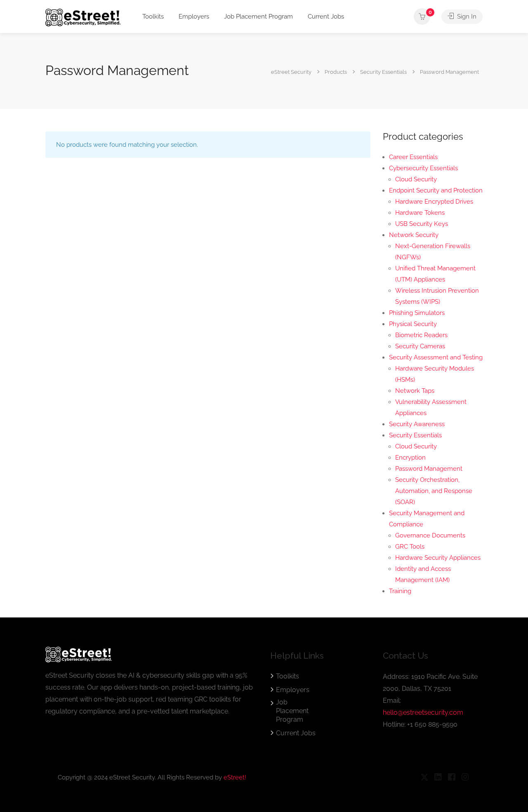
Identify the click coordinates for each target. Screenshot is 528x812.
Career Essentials (413, 157)
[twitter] (424, 777)
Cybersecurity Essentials (423, 168)
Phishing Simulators (417, 313)
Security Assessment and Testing (436, 357)
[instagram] (465, 777)
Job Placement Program (258, 16)
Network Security (413, 235)
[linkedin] (438, 777)
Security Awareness (417, 424)
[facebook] (451, 777)
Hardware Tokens (420, 212)
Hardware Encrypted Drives (434, 201)
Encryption (410, 457)
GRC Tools (409, 546)
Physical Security (413, 324)
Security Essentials (415, 435)
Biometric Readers (421, 335)
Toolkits (153, 16)
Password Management (428, 468)
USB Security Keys (421, 224)
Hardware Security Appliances (438, 557)
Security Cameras (420, 346)
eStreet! (235, 777)
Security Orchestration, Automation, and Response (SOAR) (433, 491)
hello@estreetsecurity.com (423, 712)
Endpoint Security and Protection (436, 190)
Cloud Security (416, 179)
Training (400, 591)
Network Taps (414, 390)
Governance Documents (430, 535)
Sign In (465, 16)
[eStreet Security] (82, 17)
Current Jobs (326, 16)
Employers (194, 16)
